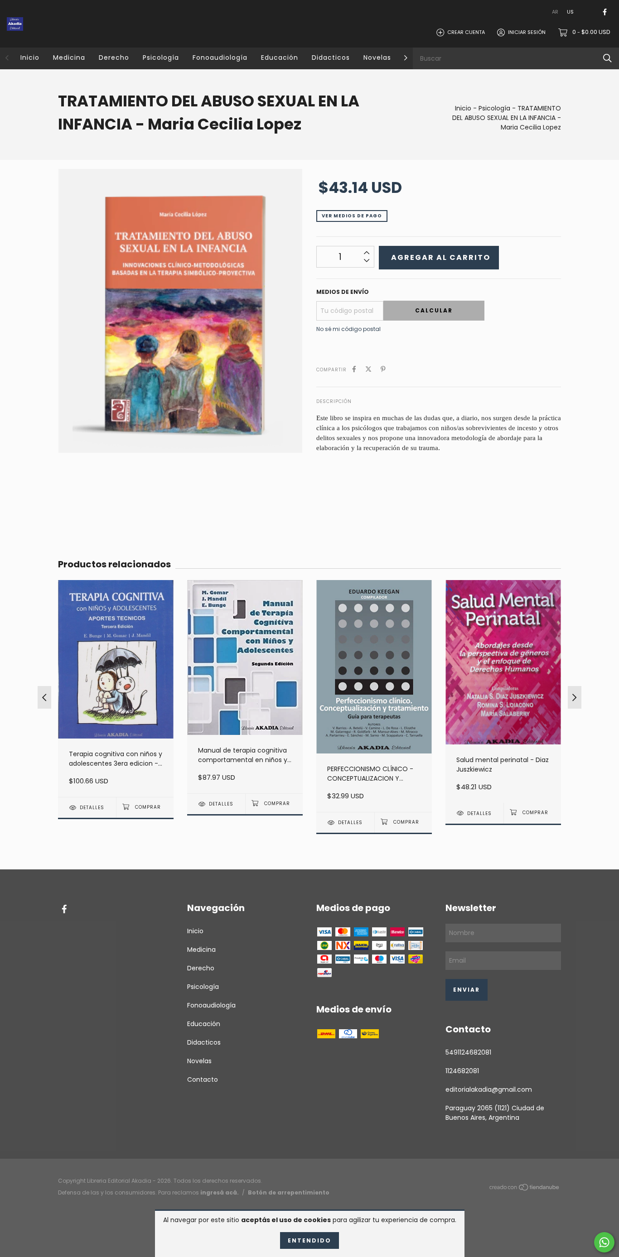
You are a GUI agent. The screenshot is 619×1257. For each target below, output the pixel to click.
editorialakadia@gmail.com (488, 1089)
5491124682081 (468, 1052)
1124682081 (462, 1070)
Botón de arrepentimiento (288, 1192)
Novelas (377, 57)
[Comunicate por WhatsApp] (604, 1242)
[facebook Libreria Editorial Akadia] (604, 12)
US (570, 11)
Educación (279, 57)
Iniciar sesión (527, 32)
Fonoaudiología (220, 57)
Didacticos (331, 57)
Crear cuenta (466, 32)
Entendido (309, 1240)
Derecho (114, 57)
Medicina (69, 57)
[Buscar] (607, 58)
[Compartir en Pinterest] (383, 369)
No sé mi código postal (348, 329)
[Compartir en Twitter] (368, 369)
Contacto (202, 1079)
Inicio (29, 57)
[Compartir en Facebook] (354, 369)
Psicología (161, 57)
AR (555, 11)
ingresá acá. (219, 1192)
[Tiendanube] (524, 1189)
